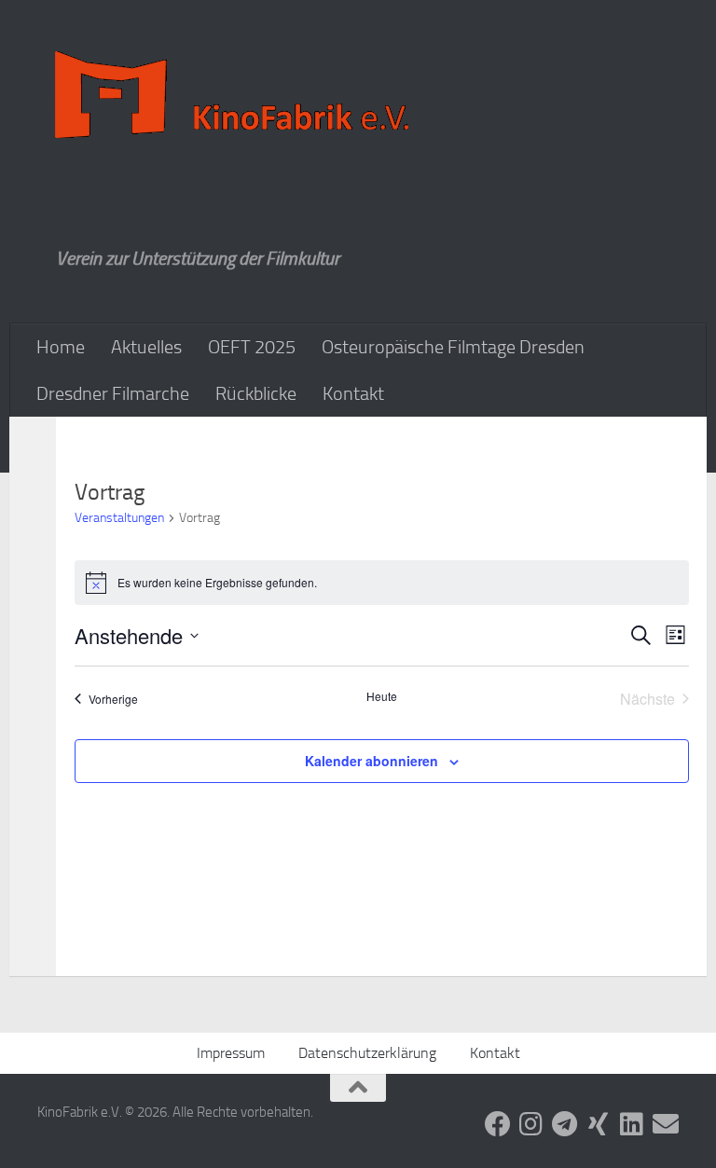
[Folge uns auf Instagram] (531, 1124)
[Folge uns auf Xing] (598, 1124)
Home (60, 347)
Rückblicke (255, 393)
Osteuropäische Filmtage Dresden (453, 347)
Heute (381, 696)
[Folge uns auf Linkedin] (632, 1124)
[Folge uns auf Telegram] (565, 1124)
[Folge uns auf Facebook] (498, 1124)
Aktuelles (146, 347)
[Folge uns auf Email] (666, 1124)
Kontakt (353, 393)
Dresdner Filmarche (112, 393)
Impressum (231, 1053)
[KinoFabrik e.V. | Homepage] (235, 95)
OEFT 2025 (252, 347)
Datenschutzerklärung (367, 1053)
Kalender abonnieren (371, 760)
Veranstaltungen (119, 518)
